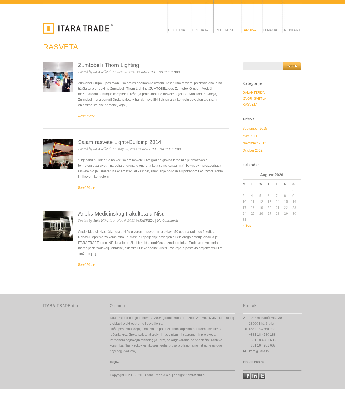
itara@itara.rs (259, 351)
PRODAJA (200, 30)
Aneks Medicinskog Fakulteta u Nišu (121, 214)
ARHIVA (250, 30)
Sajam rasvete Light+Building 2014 (119, 142)
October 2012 (253, 150)
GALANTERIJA (254, 93)
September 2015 (255, 128)
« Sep (247, 225)
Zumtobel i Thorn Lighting (108, 65)
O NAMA (270, 30)
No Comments (169, 72)
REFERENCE (226, 30)
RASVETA (148, 72)
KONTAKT (292, 30)
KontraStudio (195, 375)
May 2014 (250, 136)
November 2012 (254, 143)
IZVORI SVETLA (254, 98)
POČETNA (176, 30)
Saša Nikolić (102, 72)
